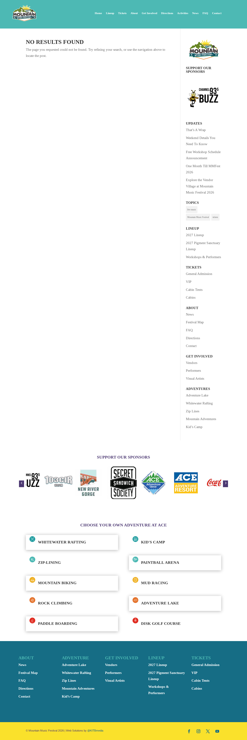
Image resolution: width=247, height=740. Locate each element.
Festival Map (195, 322)
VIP (188, 282)
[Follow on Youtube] (217, 731)
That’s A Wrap (196, 130)
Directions (167, 13)
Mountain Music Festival (198, 217)
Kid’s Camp (194, 427)
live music (191, 209)
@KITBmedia (95, 730)
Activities (182, 13)
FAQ (205, 13)
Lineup (110, 13)
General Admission (199, 274)
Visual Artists (195, 378)
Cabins (190, 297)
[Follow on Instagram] (198, 731)
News (195, 13)
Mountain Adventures (201, 419)
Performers (193, 370)
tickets (215, 217)
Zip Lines (192, 411)
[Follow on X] (208, 731)
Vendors (191, 363)
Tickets (122, 13)
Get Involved (149, 13)
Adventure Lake (197, 395)
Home (98, 13)
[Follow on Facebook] (189, 731)
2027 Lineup (195, 235)
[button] (21, 483)
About (134, 13)
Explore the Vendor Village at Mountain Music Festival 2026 (200, 186)
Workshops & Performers (203, 257)
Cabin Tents (194, 290)
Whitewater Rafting (199, 403)
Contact (217, 13)
